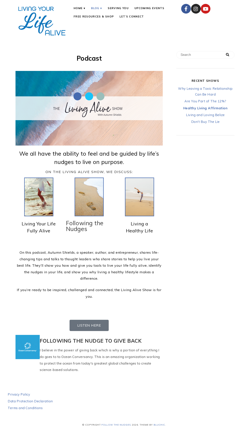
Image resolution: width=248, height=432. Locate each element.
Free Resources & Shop (94, 16)
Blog (95, 8)
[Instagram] (196, 9)
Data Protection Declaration (30, 401)
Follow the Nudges (116, 424)
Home (78, 8)
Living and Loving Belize (205, 115)
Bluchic (159, 424)
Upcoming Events (149, 8)
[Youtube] (205, 9)
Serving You (118, 8)
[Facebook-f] (186, 9)
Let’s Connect (132, 16)
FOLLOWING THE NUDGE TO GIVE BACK (90, 341)
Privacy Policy (19, 394)
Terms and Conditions (25, 408)
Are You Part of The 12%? (205, 101)
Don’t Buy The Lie (205, 122)
